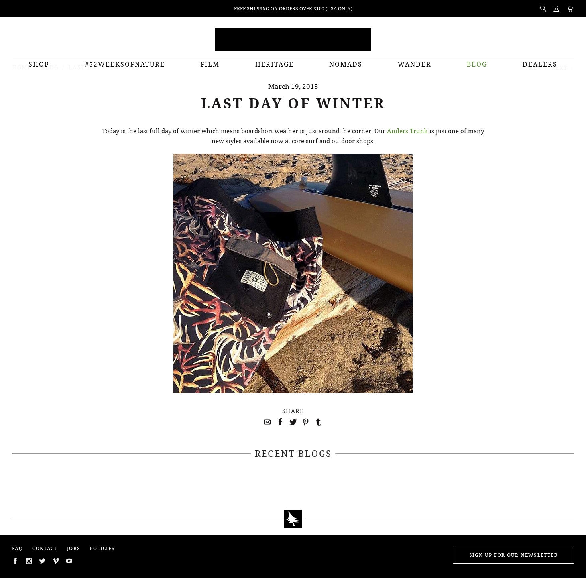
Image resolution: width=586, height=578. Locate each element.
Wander (414, 64)
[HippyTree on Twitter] (28, 561)
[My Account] (556, 8)
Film (210, 64)
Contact (44, 548)
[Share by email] (266, 422)
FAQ (17, 548)
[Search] (543, 8)
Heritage (274, 64)
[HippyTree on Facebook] (14, 561)
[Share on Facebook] (279, 422)
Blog (477, 64)
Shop (39, 64)
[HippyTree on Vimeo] (55, 561)
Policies (102, 548)
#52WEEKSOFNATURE (125, 64)
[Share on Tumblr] (317, 422)
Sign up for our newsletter (513, 555)
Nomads (345, 64)
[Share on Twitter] (291, 422)
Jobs (74, 548)
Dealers (540, 64)
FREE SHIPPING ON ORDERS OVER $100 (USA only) (293, 8)
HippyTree (293, 39)
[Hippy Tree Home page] (293, 519)
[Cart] (570, 9)
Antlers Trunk (407, 131)
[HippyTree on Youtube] (68, 561)
